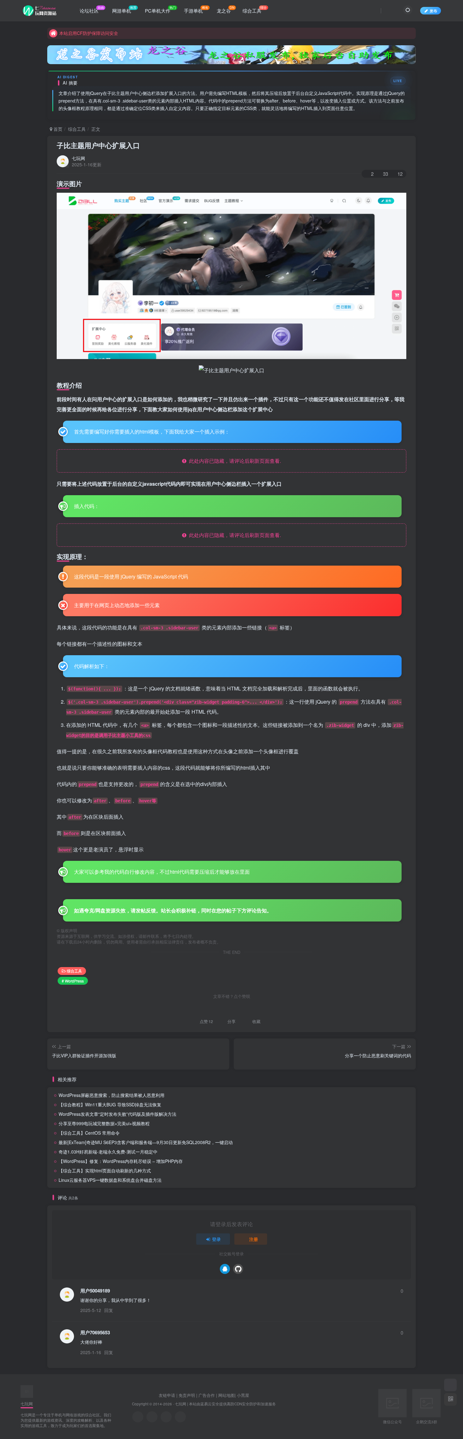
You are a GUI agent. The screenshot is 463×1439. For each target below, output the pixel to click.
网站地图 (226, 1395)
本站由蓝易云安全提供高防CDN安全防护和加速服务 (232, 1403)
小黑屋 (243, 1395)
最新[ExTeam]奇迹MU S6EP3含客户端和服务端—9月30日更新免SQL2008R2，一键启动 (146, 1142)
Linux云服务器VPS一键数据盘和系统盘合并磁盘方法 (110, 1180)
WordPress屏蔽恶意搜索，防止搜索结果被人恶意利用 (111, 1095)
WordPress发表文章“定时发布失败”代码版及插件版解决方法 (117, 1114)
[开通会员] (450, 1385)
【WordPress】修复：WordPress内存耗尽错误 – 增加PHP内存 (121, 1161)
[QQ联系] (151, 1416)
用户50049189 (95, 1290)
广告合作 (206, 1395)
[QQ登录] (225, 1269)
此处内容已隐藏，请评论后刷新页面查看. (233, 460)
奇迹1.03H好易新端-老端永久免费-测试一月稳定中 (108, 1151)
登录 (216, 1239)
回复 (108, 1310)
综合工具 (77, 129)
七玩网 (78, 158)
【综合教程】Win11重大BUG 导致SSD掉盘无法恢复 (110, 1104)
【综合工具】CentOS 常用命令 (89, 1133)
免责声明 (187, 1395)
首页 (57, 129)
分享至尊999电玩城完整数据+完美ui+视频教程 (104, 1123)
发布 (433, 10)
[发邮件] (180, 1416)
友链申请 (167, 1395)
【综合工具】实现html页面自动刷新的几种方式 (105, 1170)
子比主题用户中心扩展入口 (98, 145)
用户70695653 (95, 1332)
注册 (253, 1239)
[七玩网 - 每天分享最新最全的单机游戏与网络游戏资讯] (26, 1391)
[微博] (166, 1416)
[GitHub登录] (238, 1269)
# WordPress (73, 980)
